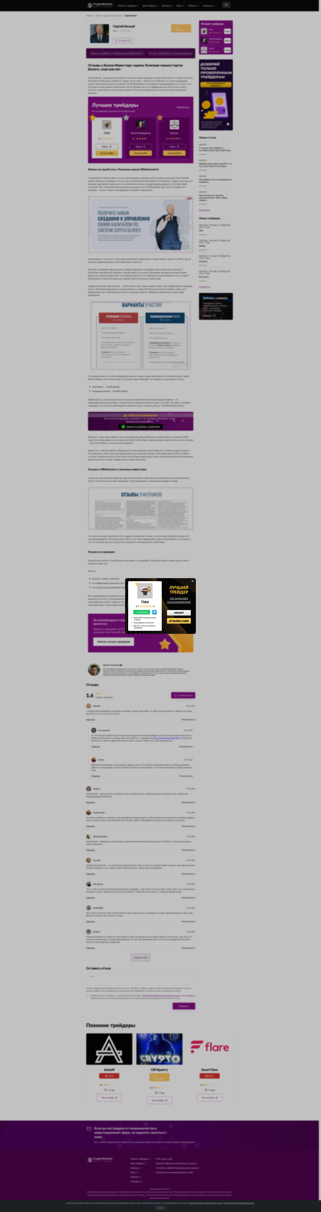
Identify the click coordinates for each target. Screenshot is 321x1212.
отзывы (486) (179, 620)
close (192, 581)
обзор (179, 612)
